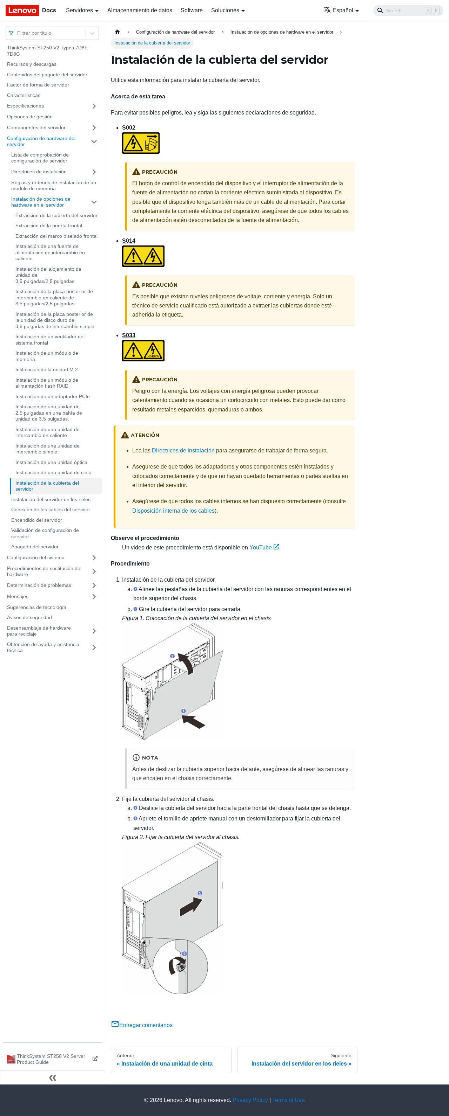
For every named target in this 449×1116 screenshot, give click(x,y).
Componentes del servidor (36, 127)
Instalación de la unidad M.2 (46, 369)
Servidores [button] (79, 10)
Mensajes (17, 596)
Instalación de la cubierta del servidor (47, 486)
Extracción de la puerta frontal (48, 225)
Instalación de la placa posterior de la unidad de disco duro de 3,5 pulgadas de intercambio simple (54, 320)
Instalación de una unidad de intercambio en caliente (47, 432)
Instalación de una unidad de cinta (53, 472)
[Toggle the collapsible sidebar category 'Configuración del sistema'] (94, 557)
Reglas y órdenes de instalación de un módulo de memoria (53, 186)
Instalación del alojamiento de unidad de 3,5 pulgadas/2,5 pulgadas (48, 275)
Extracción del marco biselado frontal (56, 236)
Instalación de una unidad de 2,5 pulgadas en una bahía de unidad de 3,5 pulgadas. (48, 413)
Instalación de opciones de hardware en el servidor (41, 202)
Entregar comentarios (146, 1025)
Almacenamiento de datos (139, 10)
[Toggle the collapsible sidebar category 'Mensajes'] (94, 596)
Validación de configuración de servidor (45, 533)
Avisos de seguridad (29, 617)
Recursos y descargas (31, 64)
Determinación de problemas (39, 585)
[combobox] (18, 33)
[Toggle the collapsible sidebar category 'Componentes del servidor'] (94, 127)
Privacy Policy (250, 1100)
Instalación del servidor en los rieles (51, 499)
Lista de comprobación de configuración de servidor (40, 158)
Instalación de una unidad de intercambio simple (47, 449)
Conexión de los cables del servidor (50, 509)
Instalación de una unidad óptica (51, 462)
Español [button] (343, 10)
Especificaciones (25, 106)
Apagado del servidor (35, 546)
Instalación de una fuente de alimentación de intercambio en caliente (50, 252)
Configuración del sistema (36, 557)
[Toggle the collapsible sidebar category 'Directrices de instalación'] (94, 172)
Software (192, 10)
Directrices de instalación (39, 171)
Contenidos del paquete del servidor (47, 74)
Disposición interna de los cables (173, 511)
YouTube (260, 547)
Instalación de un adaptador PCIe (52, 396)
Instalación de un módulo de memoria (46, 356)
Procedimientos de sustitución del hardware (44, 571)
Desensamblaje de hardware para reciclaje (39, 631)
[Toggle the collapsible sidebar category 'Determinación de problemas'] (94, 585)
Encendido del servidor (36, 520)
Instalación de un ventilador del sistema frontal (50, 340)
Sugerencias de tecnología (36, 607)
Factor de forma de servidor (38, 85)
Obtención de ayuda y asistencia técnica (43, 647)
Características (23, 95)
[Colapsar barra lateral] (52, 1077)
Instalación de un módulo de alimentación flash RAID (46, 383)
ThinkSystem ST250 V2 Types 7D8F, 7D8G (47, 51)
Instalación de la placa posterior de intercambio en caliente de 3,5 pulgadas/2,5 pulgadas (54, 297)
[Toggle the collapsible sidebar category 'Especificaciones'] (94, 106)
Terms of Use (288, 1100)
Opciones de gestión (30, 116)
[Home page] (117, 32)
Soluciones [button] (225, 10)
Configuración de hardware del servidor (41, 141)
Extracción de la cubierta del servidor (56, 215)
